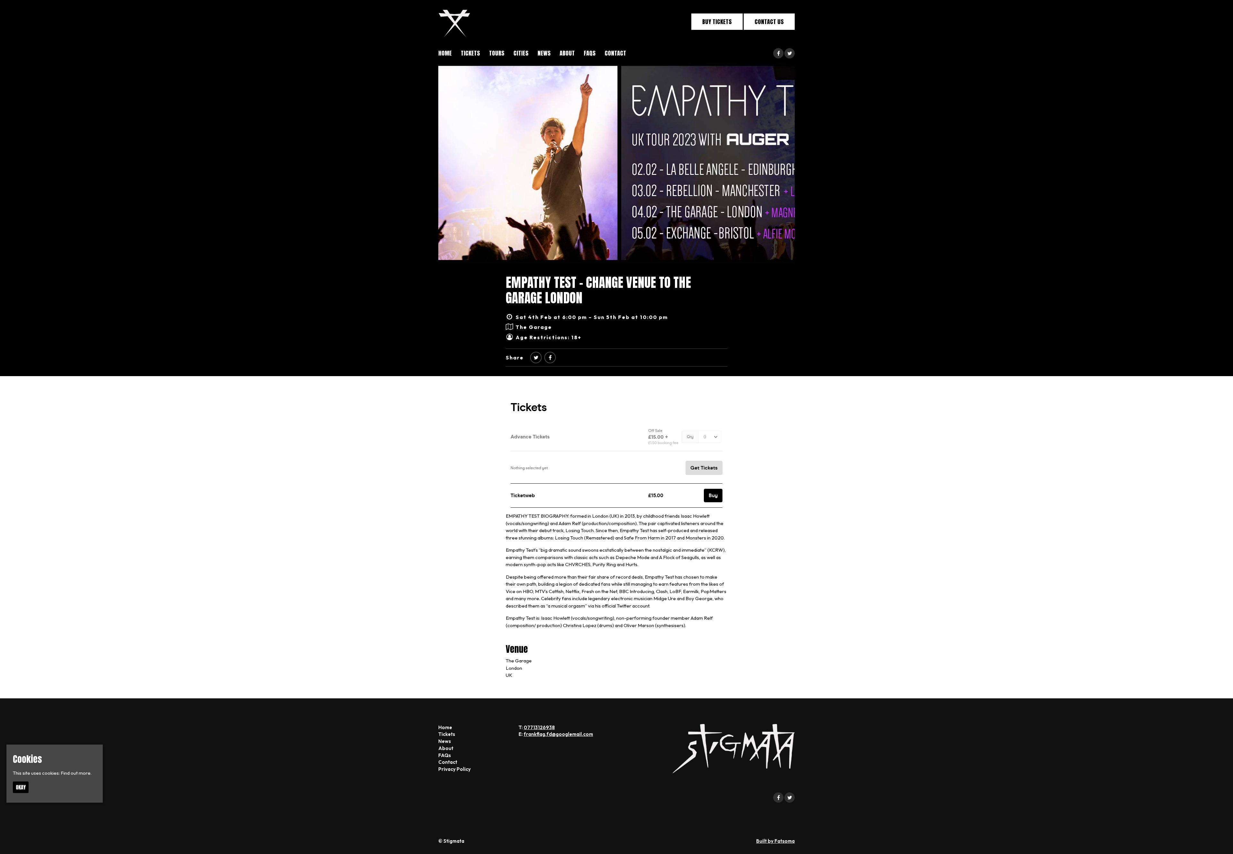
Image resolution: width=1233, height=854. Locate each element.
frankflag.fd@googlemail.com (558, 734)
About (567, 53)
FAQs (590, 53)
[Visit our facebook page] (778, 53)
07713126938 (539, 727)
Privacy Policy (454, 769)
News (544, 53)
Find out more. (76, 773)
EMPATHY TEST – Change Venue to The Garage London (598, 290)
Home (445, 53)
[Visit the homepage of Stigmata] (454, 21)
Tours (496, 53)
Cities (521, 53)
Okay (21, 787)
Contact (615, 53)
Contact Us (769, 21)
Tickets (470, 53)
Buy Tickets (717, 21)
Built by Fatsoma (775, 841)
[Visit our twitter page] (789, 53)
